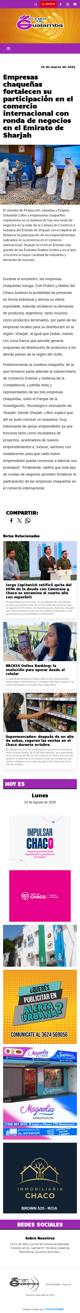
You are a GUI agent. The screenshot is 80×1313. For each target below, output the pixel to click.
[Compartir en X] (19, 520)
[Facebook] (60, 4)
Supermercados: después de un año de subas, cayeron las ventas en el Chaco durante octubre (40, 740)
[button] (35, 4)
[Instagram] (67, 4)
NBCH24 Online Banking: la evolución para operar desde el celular (35, 670)
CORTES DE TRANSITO (40, 57)
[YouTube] (74, 4)
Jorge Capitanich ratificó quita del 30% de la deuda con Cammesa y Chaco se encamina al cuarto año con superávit (39, 591)
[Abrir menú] (8, 48)
